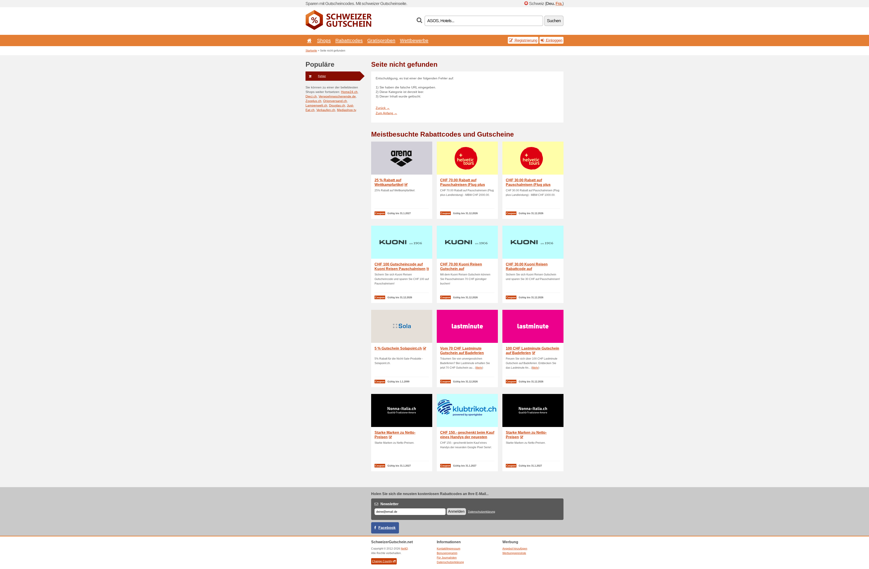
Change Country (382, 561)
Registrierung (525, 40)
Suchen (554, 20)
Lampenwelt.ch (316, 105)
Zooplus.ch (313, 101)
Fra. (559, 3)
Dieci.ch (311, 96)
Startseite (311, 50)
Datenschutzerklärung (481, 511)
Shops (324, 40)
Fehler (322, 76)
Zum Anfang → (386, 113)
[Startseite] (308, 40)
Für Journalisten (447, 557)
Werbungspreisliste (514, 553)
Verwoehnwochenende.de (337, 96)
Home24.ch (349, 92)
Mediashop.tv (346, 110)
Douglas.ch (337, 105)
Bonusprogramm (447, 553)
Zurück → (383, 108)
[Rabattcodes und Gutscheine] (339, 29)
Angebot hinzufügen (514, 548)
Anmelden (456, 511)
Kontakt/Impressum (448, 548)
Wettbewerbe (414, 40)
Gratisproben (381, 40)
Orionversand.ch (335, 101)
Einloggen (553, 40)
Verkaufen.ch (325, 110)
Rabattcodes (349, 40)
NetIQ (404, 548)
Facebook (387, 528)
